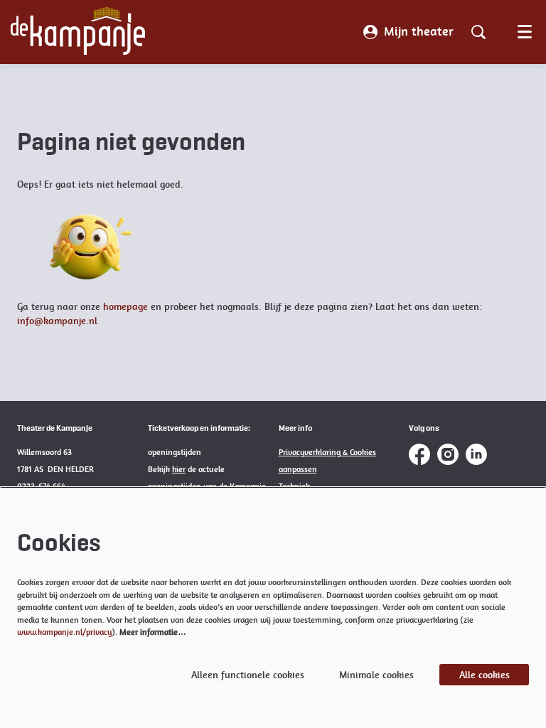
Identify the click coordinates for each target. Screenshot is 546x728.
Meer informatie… (152, 632)
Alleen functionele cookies (247, 674)
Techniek (295, 486)
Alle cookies (484, 674)
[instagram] (448, 454)
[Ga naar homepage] (78, 32)
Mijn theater (419, 31)
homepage (125, 306)
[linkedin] (476, 454)
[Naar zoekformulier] (478, 32)
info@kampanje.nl (57, 320)
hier (179, 469)
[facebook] (419, 454)
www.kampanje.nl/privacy (64, 632)
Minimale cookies (376, 674)
